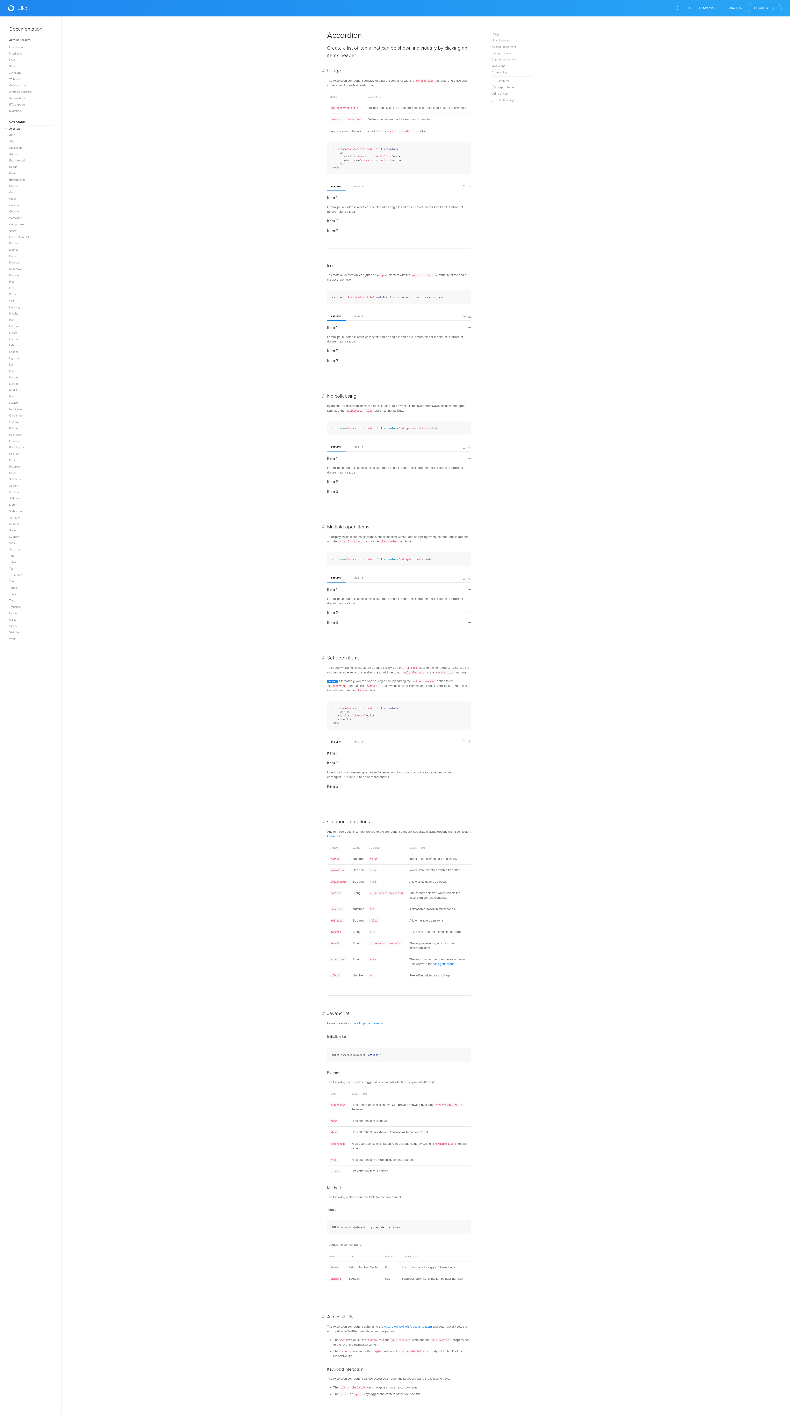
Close (12, 199)
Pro (688, 8)
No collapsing (342, 396)
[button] (464, 186)
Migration (15, 111)
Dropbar (14, 262)
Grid (12, 301)
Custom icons (18, 85)
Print (12, 460)
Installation (16, 53)
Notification (16, 409)
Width (12, 639)
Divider (13, 243)
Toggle (13, 588)
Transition (15, 607)
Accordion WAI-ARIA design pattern (408, 1326)
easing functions (443, 964)
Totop (12, 600)
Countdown (16, 224)
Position (14, 454)
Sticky (13, 530)
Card (12, 192)
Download (762, 8)
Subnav (14, 537)
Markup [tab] (359, 186)
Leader (13, 352)
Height (13, 313)
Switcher (14, 549)
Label (12, 345)
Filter (12, 281)
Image (13, 332)
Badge (13, 167)
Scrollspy (15, 479)
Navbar (13, 403)
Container (15, 218)
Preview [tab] (336, 186)
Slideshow (15, 511)
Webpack (15, 79)
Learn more (335, 836)
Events (333, 1072)
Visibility (14, 632)
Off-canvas (16, 415)
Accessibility (17, 98)
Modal (13, 390)
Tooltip (13, 594)
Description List (19, 237)
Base (12, 173)
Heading (14, 307)
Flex (12, 288)
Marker (13, 383)
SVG (12, 543)
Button (13, 186)
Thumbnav (16, 575)
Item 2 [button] (332, 221)
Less (12, 60)
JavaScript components (367, 1023)
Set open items (343, 658)
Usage (334, 71)
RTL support (17, 104)
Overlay (14, 422)
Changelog (734, 8)
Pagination (15, 434)
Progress (15, 466)
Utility (12, 619)
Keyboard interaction (345, 1369)
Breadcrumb (17, 179)
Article (13, 154)
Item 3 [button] (332, 231)
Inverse (14, 339)
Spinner (14, 524)
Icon (12, 320)
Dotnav (13, 250)
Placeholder (16, 447)
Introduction (16, 47)
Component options (348, 822)
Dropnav (14, 275)
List (11, 371)
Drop (12, 256)
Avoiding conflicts (20, 92)
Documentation (708, 8)
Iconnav (14, 326)
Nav (11, 396)
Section (14, 492)
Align (12, 141)
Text (11, 568)
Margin (13, 377)
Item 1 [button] (332, 197)
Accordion (15, 128)
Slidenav (14, 498)
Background (17, 160)
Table (12, 562)
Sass (12, 66)
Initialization (337, 1036)
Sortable (14, 517)
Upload (13, 613)
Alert (12, 135)
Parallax (14, 441)
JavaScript (15, 72)
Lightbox (14, 358)
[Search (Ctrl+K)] (678, 8)
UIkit (22, 8)
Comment (15, 211)
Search (13, 486)
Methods (335, 1187)
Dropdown (16, 269)
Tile (11, 581)
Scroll (12, 473)
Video (13, 626)
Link (11, 364)
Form (12, 294)
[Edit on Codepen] (469, 186)
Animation (15, 148)
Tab (11, 556)
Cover (13, 230)
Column (14, 205)
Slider (12, 505)
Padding (14, 428)
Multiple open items (348, 527)
